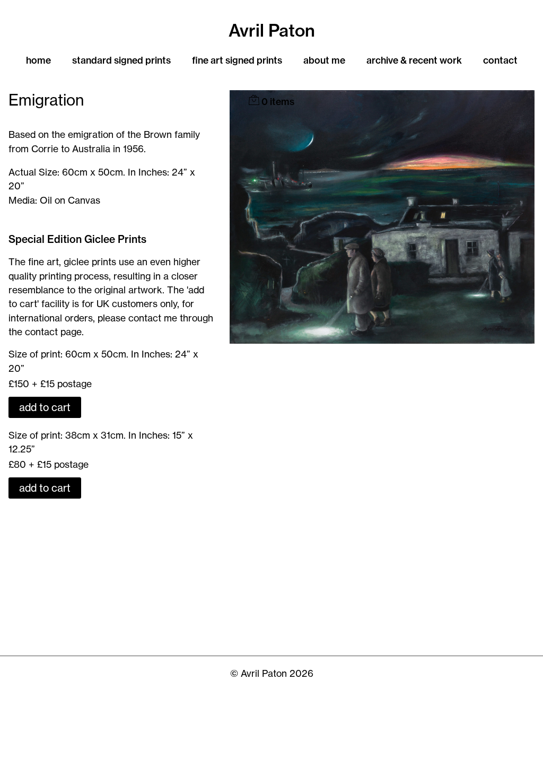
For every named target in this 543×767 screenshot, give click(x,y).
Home (38, 60)
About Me (324, 60)
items (277, 101)
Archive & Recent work (414, 60)
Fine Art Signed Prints (237, 60)
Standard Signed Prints (121, 60)
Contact (500, 60)
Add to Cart (45, 407)
